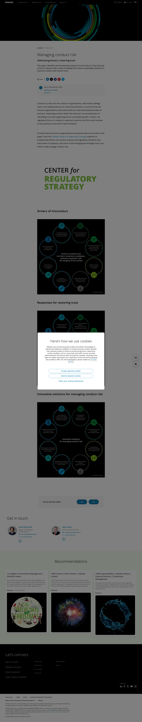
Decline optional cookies (71, 376)
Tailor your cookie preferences (71, 381)
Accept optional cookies (71, 371)
